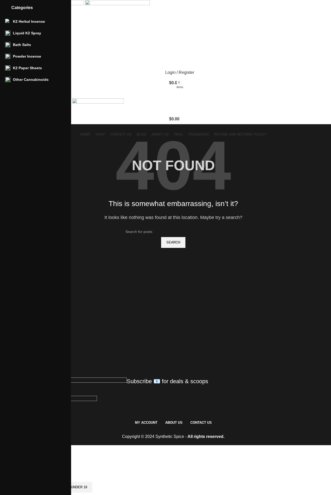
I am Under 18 (75, 487)
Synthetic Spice (169, 436)
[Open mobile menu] (173, 93)
